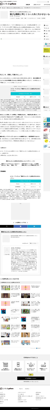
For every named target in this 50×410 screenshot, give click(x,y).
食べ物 (39, 18)
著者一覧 (1, 401)
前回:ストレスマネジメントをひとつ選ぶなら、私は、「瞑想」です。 (10, 164)
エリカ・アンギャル (15, 248)
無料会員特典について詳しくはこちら (31, 381)
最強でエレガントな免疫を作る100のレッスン (15, 7)
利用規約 (37, 394)
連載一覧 (1, 397)
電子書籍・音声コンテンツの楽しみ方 (25, 396)
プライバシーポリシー (40, 396)
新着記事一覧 (2, 394)
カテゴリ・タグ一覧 (4, 399)
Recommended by (33, 348)
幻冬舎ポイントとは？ (22, 399)
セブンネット (33, 186)
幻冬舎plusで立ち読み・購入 (25, 93)
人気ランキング (36, 4)
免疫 (25, 18)
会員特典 (19, 397)
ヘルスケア (13, 18)
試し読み (18, 18)
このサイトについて (22, 392)
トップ (1, 392)
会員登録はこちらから (31, 378)
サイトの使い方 (21, 394)
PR (19, 314)
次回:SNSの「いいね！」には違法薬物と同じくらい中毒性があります (30, 164)
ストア (8, 155)
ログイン (27, 388)
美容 (22, 18)
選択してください (33, 243)
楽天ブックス (33, 96)
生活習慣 (43, 18)
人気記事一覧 (2, 396)
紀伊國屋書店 (17, 186)
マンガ (46, 110)
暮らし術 (3, 7)
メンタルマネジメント (32, 18)
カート (21, 388)
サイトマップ (38, 399)
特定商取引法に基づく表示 (41, 397)
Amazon (18, 96)
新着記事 (28, 4)
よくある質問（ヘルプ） (22, 401)
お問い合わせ (38, 392)
